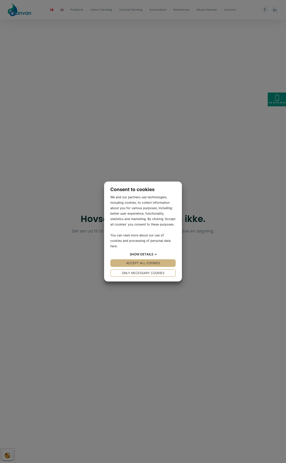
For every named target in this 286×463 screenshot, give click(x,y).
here (113, 246)
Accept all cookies (143, 263)
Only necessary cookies (143, 273)
